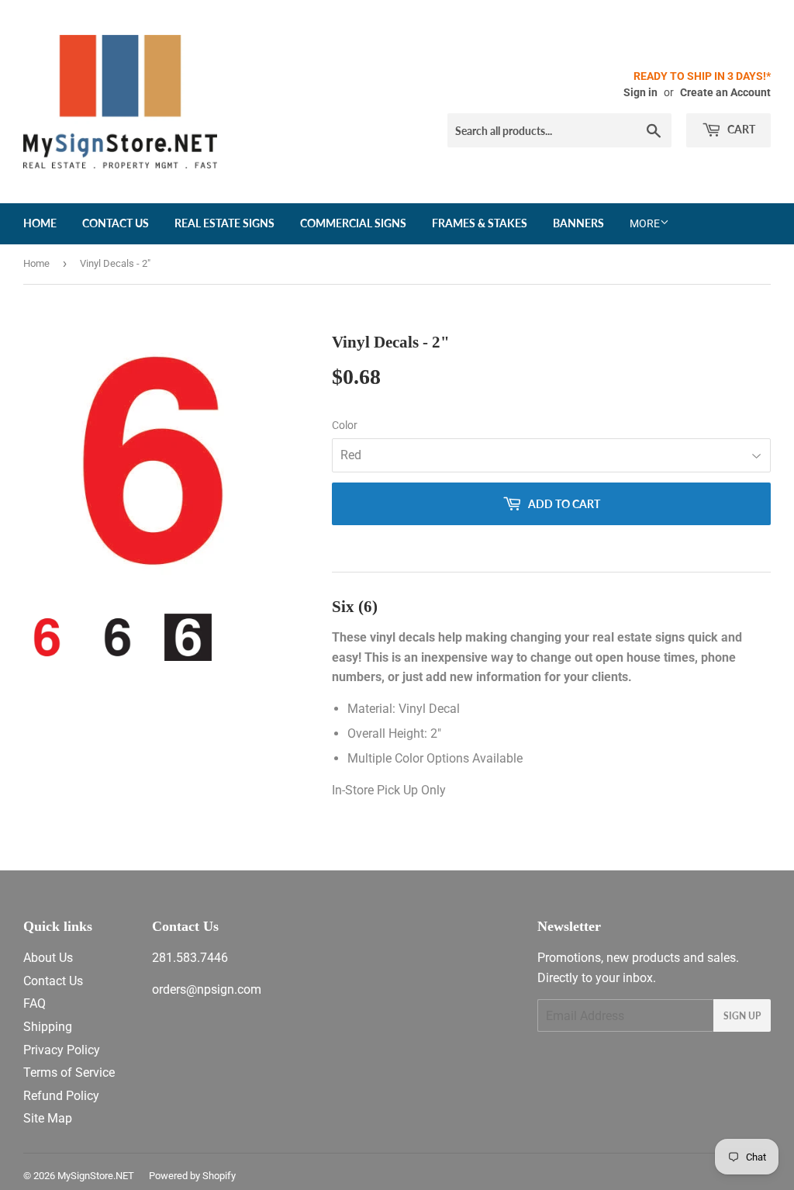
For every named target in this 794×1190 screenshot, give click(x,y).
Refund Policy (61, 1095)
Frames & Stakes (479, 223)
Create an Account (725, 92)
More (645, 223)
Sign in (640, 92)
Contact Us (115, 223)
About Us (48, 957)
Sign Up (742, 1016)
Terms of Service (69, 1072)
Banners (578, 223)
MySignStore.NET (95, 1175)
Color (344, 425)
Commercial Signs (353, 223)
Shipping (47, 1026)
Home (40, 223)
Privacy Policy (61, 1050)
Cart (740, 129)
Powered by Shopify (192, 1175)
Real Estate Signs (224, 223)
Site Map (47, 1118)
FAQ (34, 1003)
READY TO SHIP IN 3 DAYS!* (702, 76)
